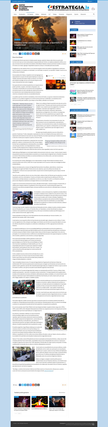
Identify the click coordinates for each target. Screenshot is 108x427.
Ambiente (43, 14)
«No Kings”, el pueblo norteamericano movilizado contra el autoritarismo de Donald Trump (86, 99)
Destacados (22, 14)
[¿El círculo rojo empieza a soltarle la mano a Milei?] (83, 73)
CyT (50, 14)
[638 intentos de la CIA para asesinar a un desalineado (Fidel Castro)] (73, 116)
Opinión (76, 14)
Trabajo (55, 14)
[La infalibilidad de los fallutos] (40, 401)
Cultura (37, 14)
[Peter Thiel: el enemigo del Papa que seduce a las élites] (57, 401)
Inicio (15, 14)
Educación (83, 14)
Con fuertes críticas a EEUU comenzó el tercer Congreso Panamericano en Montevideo (86, 135)
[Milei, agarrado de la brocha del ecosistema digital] (73, 48)
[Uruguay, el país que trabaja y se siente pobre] (73, 122)
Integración (69, 14)
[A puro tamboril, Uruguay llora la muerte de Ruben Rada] (22, 401)
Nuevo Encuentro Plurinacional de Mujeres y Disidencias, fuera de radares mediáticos (85, 92)
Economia (61, 14)
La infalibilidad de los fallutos (84, 40)
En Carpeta (30, 14)
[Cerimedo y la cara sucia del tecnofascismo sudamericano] (73, 129)
